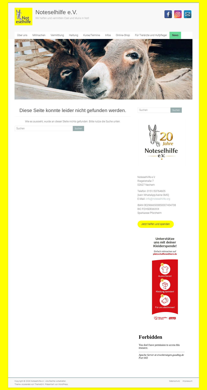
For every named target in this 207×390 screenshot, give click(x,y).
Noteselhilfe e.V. (56, 12)
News (175, 35)
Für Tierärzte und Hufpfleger (151, 35)
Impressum (187, 381)
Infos (108, 35)
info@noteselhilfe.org (158, 198)
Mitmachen (39, 35)
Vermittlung (57, 35)
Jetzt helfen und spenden (155, 224)
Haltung (73, 35)
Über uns (22, 35)
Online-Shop (123, 35)
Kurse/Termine (91, 35)
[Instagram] (178, 14)
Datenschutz (174, 381)
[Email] (188, 14)
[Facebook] (168, 14)
